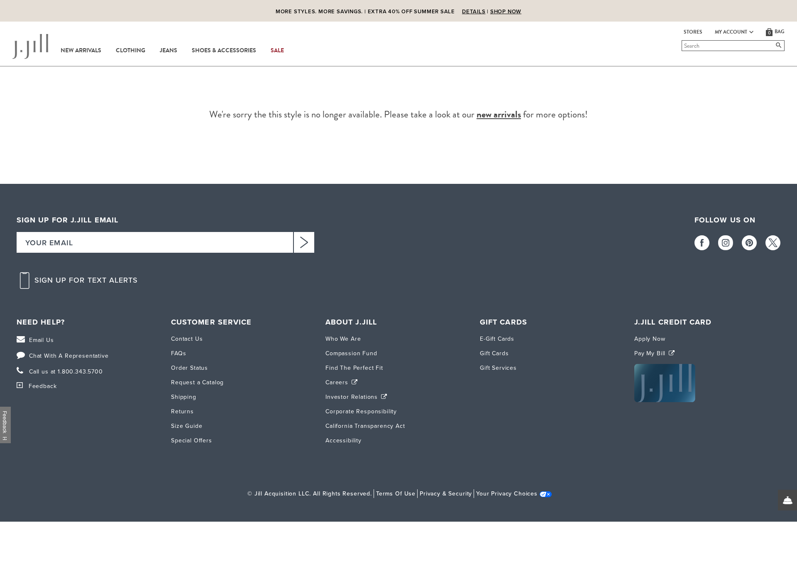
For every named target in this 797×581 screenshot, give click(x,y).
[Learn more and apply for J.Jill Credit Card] (664, 400)
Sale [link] (277, 50)
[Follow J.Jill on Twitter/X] (772, 242)
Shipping (183, 397)
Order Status (189, 368)
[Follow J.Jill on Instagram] (725, 242)
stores (693, 32)
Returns (182, 411)
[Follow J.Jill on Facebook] (701, 242)
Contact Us (187, 338)
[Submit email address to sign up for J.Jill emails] (303, 242)
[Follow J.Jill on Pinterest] (749, 242)
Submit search (683, 46)
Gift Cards (494, 353)
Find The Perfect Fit (354, 368)
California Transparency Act (365, 426)
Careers (337, 382)
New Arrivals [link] (81, 50)
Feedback (42, 386)
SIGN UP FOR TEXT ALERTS (86, 280)
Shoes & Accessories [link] (224, 50)
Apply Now (649, 338)
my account (731, 32)
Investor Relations (352, 397)
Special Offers (191, 440)
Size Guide (186, 426)
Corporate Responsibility (361, 411)
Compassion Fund (351, 353)
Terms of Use (396, 493)
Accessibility (343, 440)
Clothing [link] (130, 50)
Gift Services (498, 368)
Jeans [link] (168, 50)
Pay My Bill (650, 353)
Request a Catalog (197, 382)
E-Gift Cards (497, 338)
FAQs (178, 353)
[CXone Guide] (787, 500)
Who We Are (343, 338)
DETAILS (473, 11)
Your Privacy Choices (507, 493)
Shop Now (505, 11)
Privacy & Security (446, 493)
